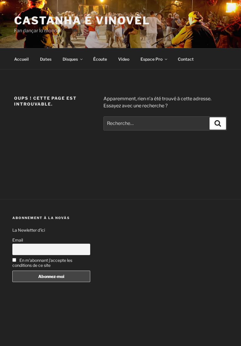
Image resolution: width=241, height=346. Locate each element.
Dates (45, 59)
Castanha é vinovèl (82, 20)
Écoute (100, 59)
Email (17, 240)
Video (123, 59)
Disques (70, 59)
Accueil (21, 59)
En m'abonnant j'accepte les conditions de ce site (42, 263)
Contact (186, 59)
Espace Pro (151, 59)
